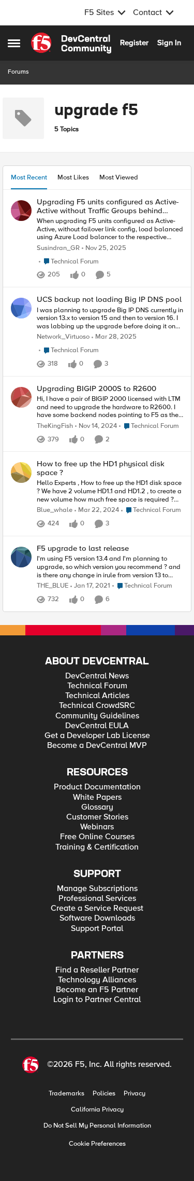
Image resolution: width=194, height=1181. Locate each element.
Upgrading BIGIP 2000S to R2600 (96, 388)
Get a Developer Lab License (97, 736)
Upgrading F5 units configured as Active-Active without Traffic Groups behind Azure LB (108, 206)
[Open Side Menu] (14, 43)
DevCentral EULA (97, 726)
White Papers (97, 797)
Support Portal (97, 929)
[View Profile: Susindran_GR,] (21, 210)
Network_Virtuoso (63, 337)
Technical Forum (97, 686)
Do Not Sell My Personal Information (97, 1126)
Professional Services (97, 899)
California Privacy (97, 1110)
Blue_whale (54, 510)
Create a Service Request (97, 908)
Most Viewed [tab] (118, 177)
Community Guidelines (97, 716)
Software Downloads (97, 918)
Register (134, 42)
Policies (104, 1093)
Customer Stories (97, 817)
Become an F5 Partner (97, 990)
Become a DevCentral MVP (97, 746)
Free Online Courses (97, 837)
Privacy (134, 1093)
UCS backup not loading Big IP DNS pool (109, 299)
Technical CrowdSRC (97, 706)
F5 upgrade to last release (83, 548)
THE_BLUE (52, 586)
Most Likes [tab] (73, 177)
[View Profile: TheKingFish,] (21, 397)
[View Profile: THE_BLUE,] (21, 557)
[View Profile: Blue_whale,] (21, 472)
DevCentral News (97, 676)
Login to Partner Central (97, 1000)
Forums (18, 72)
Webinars (97, 827)
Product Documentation (97, 787)
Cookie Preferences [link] (97, 1144)
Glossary (97, 807)
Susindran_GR (58, 248)
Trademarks (66, 1093)
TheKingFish (55, 426)
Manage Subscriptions (97, 889)
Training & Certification (97, 847)
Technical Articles (97, 696)
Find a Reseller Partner (97, 970)
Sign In (169, 42)
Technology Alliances (97, 980)
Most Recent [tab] (29, 177)
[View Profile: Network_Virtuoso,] (21, 308)
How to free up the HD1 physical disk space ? (101, 468)
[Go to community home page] (71, 43)
